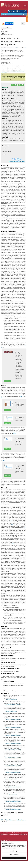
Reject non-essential (14, 854)
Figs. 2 (21, 396)
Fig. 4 (14, 433)
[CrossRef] (8, 699)
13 (11, 520)
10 (12, 543)
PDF (24, 23)
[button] (25, 6)
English (4, 29)
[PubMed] (12, 704)
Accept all (14, 857)
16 (13, 543)
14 (12, 524)
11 (10, 520)
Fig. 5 (4, 460)
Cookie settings (14, 851)
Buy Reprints (10, 23)
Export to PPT (7, 381)
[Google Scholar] (13, 699)
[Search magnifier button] (25, 14)
